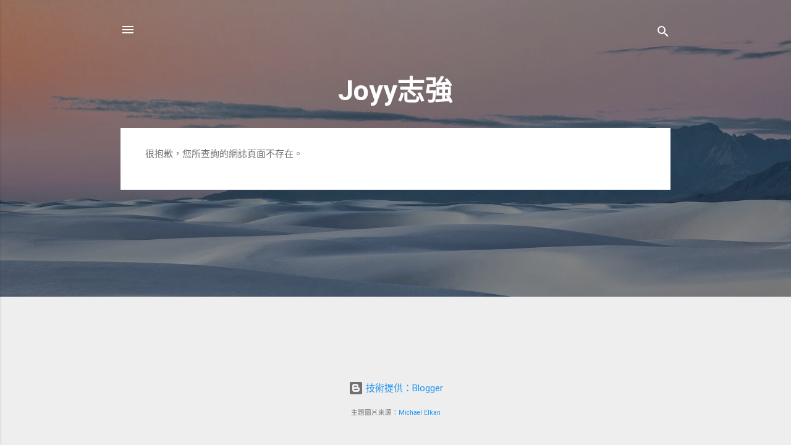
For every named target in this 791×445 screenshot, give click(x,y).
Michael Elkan (420, 413)
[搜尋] (663, 34)
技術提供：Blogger (403, 388)
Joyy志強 (395, 90)
